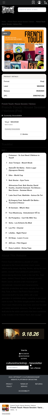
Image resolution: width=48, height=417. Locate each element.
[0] (45, 3)
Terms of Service (24, 385)
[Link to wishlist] (33, 3)
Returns (38, 384)
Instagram (24, 356)
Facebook (25, 354)
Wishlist (25, 134)
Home (4, 22)
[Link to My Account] (39, 3)
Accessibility (24, 391)
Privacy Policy (9, 385)
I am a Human (35, 368)
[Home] (8, 10)
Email (24, 358)
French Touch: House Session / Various (21, 22)
